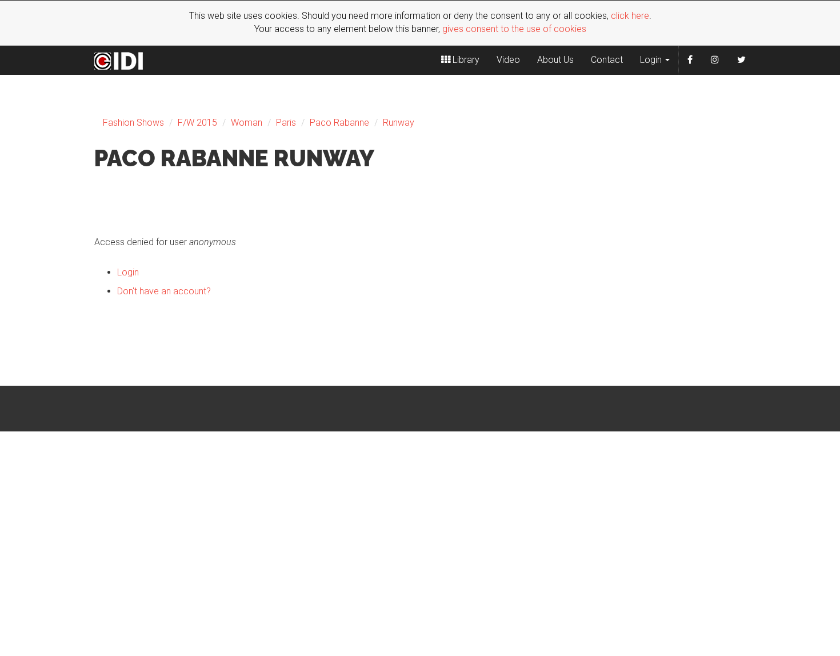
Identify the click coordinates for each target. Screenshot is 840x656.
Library (464, 59)
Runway (398, 122)
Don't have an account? (164, 291)
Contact (607, 59)
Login (652, 59)
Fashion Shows (133, 122)
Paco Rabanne (339, 122)
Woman (246, 122)
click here (630, 15)
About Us (555, 59)
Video (508, 59)
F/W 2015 (197, 122)
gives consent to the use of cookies (514, 28)
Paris (286, 122)
